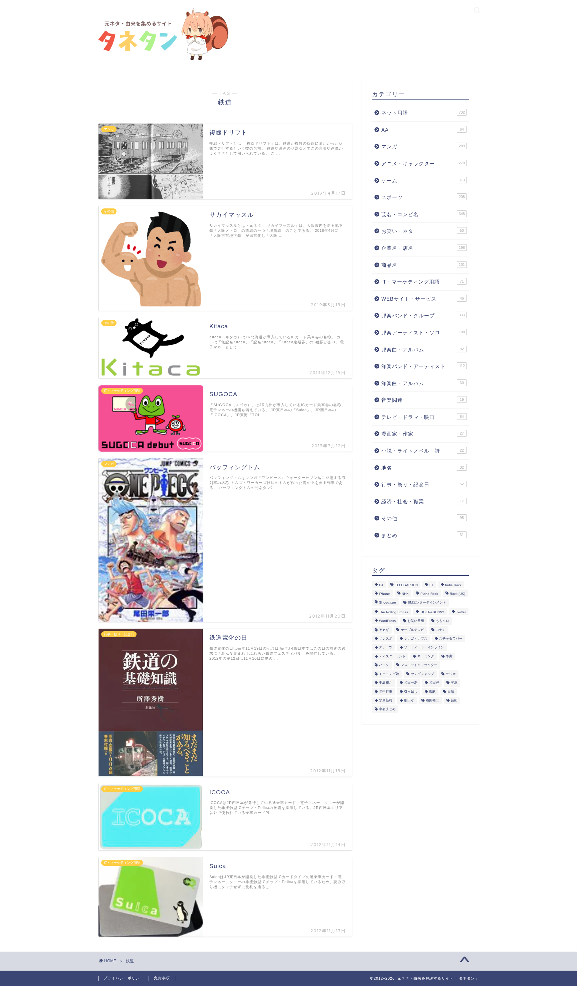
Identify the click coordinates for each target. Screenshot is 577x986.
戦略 (432, 691)
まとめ (422, 535)
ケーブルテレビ (412, 630)
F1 (431, 585)
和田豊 (434, 683)
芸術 (454, 700)
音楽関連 (422, 400)
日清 (450, 691)
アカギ (384, 630)
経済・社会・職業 (422, 501)
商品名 (423, 265)
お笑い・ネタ (422, 231)
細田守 (409, 700)
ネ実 (449, 656)
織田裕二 (432, 700)
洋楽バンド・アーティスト (423, 366)
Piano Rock (429, 594)
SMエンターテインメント (427, 603)
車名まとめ (387, 709)
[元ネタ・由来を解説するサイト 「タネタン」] (161, 60)
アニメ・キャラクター (423, 163)
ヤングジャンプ (422, 674)
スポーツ (423, 197)
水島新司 (385, 700)
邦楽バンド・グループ (423, 315)
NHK (405, 594)
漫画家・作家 (422, 434)
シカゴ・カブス (415, 638)
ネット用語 (423, 113)
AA (422, 130)
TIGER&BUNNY (432, 612)
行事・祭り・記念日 (422, 484)
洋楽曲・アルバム (422, 383)
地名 (422, 468)
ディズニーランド (392, 656)
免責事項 (162, 978)
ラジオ (451, 674)
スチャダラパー (450, 638)
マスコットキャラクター (419, 665)
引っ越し (410, 691)
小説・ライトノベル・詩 (422, 451)
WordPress (387, 621)
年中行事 (385, 691)
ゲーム (423, 180)
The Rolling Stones (393, 612)
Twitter (461, 612)
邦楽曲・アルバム (422, 349)
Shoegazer (387, 603)
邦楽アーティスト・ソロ (423, 332)
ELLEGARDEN (406, 585)
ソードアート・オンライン (424, 647)
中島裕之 (385, 683)
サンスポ (385, 638)
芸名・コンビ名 (423, 214)
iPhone (384, 594)
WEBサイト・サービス (422, 299)
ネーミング (425, 656)
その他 (422, 518)
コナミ (441, 630)
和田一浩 (410, 683)
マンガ (423, 146)
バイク (384, 665)
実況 (454, 683)
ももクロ (442, 621)
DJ (381, 585)
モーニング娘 (389, 674)
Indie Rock (453, 585)
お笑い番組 (415, 621)
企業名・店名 (423, 248)
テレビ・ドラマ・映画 (422, 417)
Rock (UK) (457, 594)
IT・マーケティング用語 (422, 282)
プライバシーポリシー (124, 978)
